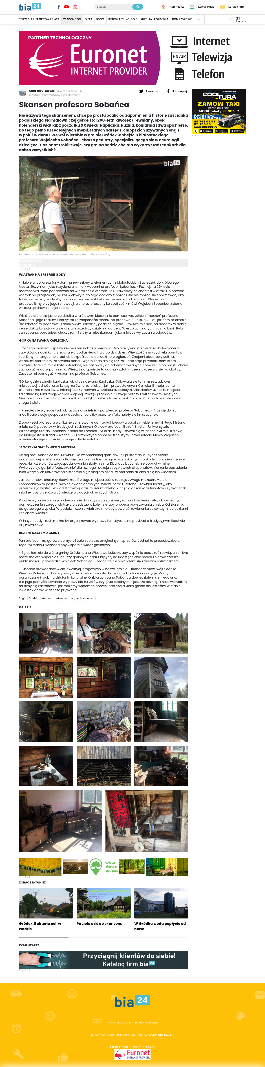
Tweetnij (151, 91)
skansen (47, 598)
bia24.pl (169, 1035)
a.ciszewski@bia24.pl (69, 91)
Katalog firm (236, 6)
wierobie (61, 598)
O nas (111, 1022)
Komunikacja (206, 6)
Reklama (138, 1022)
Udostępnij (179, 91)
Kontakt (152, 1022)
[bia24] (30, 6)
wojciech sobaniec (82, 598)
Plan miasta (177, 6)
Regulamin (124, 1022)
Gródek (33, 598)
